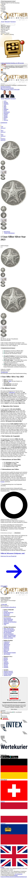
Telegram (6, 666)
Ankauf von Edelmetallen (10, 635)
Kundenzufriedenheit (9, 633)
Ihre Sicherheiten (8, 632)
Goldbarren (6, 643)
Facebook (6, 667)
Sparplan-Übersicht (8, 671)
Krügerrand (6, 648)
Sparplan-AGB (7, 675)
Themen (5, 116)
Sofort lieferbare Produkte (10, 652)
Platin (5, 108)
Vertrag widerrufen (8, 620)
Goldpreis (6, 662)
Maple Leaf (6, 650)
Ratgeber (6, 659)
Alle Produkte (7, 654)
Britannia (6, 651)
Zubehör (6, 117)
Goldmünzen (7, 641)
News (5, 118)
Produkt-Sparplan (8, 674)
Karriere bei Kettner (8, 638)
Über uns (6, 120)
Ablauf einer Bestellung (9, 629)
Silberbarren (6, 645)
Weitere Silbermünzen (9, 233)
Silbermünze (12, 392)
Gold (5, 105)
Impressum (6, 623)
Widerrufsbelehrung (8, 619)
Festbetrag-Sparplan (8, 672)
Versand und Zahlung (9, 631)
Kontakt (2, 481)
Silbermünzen (7, 231)
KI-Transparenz (7, 617)
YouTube (6, 664)
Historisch (6, 113)
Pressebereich (7, 613)
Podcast (5, 660)
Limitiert (6, 114)
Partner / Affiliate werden (9, 636)
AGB (5, 624)
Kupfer (5, 110)
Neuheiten (6, 103)
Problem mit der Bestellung (10, 621)
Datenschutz (6, 615)
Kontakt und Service (8, 612)
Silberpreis (6, 663)
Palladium (6, 109)
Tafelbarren (6, 647)
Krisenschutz (7, 112)
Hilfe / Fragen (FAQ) (9, 628)
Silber (5, 106)
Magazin (6, 657)
